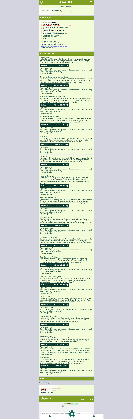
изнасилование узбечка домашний (52, 350)
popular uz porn (46, 40)
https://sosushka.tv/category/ (50, 43)
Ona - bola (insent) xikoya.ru (49, 257)
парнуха (87, 352)
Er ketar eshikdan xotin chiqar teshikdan (54, 77)
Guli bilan (43, 156)
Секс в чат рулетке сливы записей (52, 44)
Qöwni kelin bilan (46, 336)
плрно (76, 349)
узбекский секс (51, 352)
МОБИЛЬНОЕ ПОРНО (50, 22)
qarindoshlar (62, 70)
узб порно (80, 350)
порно (47, 72)
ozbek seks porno (76, 352)
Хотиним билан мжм (47, 176)
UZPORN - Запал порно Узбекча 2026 (55, 27)
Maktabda (43, 136)
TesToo (51, 366)
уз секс (88, 70)
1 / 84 (43, 400)
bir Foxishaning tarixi (56, 10)
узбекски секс (71, 350)
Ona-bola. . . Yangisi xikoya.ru (50, 277)
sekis (53, 72)
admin (51, 65)
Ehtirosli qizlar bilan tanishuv (52, 29)
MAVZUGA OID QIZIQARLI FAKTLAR (53, 97)
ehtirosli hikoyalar (50, 70)
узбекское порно (74, 70)
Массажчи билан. (46, 217)
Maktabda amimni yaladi (48, 316)
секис (83, 70)
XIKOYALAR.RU (66, 2)
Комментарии (45, 73)
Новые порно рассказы (51, 24)
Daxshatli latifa (45, 57)
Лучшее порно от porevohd (49, 41)
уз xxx (42, 72)
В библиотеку (44, 383)
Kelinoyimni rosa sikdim (48, 237)
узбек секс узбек (63, 352)
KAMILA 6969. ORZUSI (48, 197)
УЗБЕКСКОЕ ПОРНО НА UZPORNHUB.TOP (57, 26)
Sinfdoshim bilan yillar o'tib (49, 116)
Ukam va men (45, 296)
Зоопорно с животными (51, 32)
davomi (69, 12)
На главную (46, 398)
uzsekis (58, 72)
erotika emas (44, 358)
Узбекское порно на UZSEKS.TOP (54, 30)
